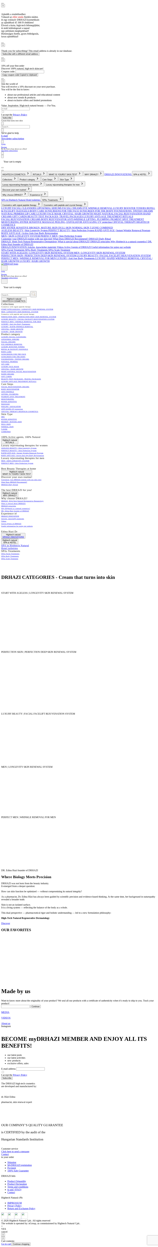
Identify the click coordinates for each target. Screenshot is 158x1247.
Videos (60, 247)
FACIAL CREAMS (72, 208)
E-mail (4, 135)
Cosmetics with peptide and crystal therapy (63, 205)
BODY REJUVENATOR (54, 219)
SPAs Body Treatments (36, 250)
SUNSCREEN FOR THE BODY (97, 211)
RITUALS (37, 174)
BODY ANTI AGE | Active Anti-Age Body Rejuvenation (29, 233)
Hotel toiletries (33, 200)
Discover (5, 923)
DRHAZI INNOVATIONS (118, 174)
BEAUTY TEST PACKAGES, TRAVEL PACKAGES (55, 216)
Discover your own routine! (14, 190)
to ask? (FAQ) (14, 1189)
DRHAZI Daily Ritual (100, 238)
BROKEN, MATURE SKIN (43, 227)
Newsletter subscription (12, 138)
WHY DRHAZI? (92, 174)
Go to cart (6, 1244)
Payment (11, 1168)
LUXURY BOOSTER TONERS (130, 208)
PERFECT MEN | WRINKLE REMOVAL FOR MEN (28, 258)
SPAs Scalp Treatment (59, 250)
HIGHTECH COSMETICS (14, 174)
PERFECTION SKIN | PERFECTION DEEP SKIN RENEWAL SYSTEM (39, 255)
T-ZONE (95, 227)
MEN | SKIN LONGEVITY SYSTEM (21, 236)
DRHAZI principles (100, 241)
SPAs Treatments (50, 200)
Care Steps (47, 179)
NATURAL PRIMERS (13, 213)
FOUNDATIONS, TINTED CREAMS (133, 211)
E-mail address (8, 1068)
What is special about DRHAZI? (74, 241)
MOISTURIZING (10, 222)
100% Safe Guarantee (18, 1170)
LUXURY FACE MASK (49, 213)
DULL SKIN (65, 227)
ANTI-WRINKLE (76, 219)
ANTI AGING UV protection (97, 222)
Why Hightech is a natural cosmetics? (129, 241)
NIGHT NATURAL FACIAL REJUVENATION (118, 213)
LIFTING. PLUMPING (98, 219)
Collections (7, 179)
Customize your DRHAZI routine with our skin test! (27, 238)
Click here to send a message (15, 1151)
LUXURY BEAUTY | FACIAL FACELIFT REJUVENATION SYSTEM (114, 255)
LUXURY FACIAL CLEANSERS (19, 208)
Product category (28, 179)
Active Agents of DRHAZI (77, 247)
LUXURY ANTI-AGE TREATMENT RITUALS (108, 216)
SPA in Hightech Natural (13, 200)
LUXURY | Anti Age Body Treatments (75, 258)
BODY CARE (37, 211)
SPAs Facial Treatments (13, 250)
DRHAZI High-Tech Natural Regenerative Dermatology (29, 241)
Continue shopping (21, 1244)
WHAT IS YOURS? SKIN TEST (63, 174)
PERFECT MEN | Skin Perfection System (61, 236)
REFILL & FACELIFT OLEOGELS (14, 349)
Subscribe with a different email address (20, 54)
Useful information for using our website (111, 247)
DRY (4, 227)
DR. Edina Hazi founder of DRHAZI (15, 511)
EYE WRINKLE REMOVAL (98, 208)
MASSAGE (48, 222)
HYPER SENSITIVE (31, 222)
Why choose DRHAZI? (12, 195)
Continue (36, 1006)
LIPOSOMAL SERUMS (49, 208)
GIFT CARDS (19, 216)
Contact (5, 1154)
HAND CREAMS (7, 374)
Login (3, 144)
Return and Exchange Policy (21, 1208)
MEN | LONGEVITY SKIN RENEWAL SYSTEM (99, 252)
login (3, 271)
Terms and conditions (17, 1187)
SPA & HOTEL (140, 174)
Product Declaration (17, 1184)
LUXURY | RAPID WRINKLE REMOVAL (117, 258)
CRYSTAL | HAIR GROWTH (78, 213)
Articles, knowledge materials (42, 247)
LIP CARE (30, 213)
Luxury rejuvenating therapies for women (20, 185)
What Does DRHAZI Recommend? (71, 238)
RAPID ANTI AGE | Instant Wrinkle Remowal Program (122, 230)
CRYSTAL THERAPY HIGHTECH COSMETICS (19, 411)
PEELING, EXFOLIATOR (69, 222)
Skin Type (64, 179)
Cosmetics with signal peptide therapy (19, 205)
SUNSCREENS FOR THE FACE (62, 211)
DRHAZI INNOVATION (14, 247)
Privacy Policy (20, 114)
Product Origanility (16, 1181)
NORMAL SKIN (81, 227)
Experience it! (36, 195)
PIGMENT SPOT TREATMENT (127, 219)
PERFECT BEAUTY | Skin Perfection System (71, 230)
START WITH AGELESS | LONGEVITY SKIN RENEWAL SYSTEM (37, 252)
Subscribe (6, 118)
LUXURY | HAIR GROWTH (35, 261)
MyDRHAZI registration (19, 1165)
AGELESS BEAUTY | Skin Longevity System (24, 230)
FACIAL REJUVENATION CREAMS (21, 219)
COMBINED (106, 227)
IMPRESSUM (14, 1203)
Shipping (11, 1162)
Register (4, 147)
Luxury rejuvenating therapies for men (63, 185)
